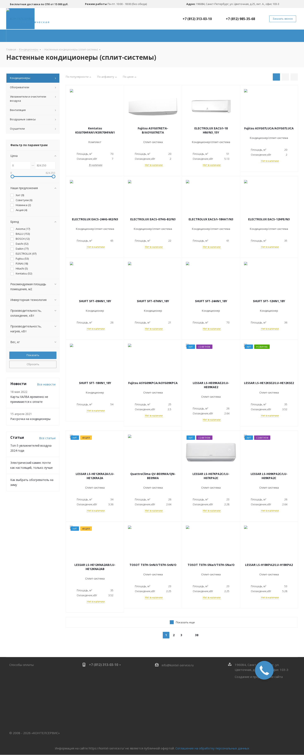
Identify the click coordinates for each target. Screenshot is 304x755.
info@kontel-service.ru (178, 665)
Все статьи (47, 438)
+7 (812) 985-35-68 (240, 19)
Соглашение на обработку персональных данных (212, 748)
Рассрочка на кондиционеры (30, 419)
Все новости (46, 384)
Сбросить (33, 364)
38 (196, 635)
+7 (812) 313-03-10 (197, 19)
